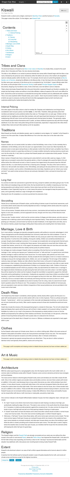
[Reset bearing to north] (66, 31)
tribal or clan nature (30, 69)
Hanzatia (56, 16)
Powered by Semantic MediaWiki (43, 474)
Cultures (18, 460)
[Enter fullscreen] (66, 22)
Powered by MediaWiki (25, 474)
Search (55, 2)
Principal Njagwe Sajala (49, 84)
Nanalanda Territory (27, 84)
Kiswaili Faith (36, 18)
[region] (52, 37)
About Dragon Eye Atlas (35, 469)
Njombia (35, 16)
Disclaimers (35, 471)
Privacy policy (35, 467)
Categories (5, 460)
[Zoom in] (66, 26)
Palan (40, 16)
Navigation (21, 2)
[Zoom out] (66, 28)
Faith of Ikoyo (37, 437)
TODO (11, 460)
